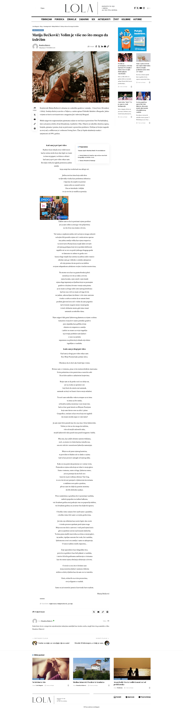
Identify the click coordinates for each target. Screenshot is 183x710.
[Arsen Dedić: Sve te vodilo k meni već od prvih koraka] (132, 669)
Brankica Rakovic (44, 45)
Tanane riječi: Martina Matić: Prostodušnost (91, 150)
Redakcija (119, 688)
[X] (137, 8)
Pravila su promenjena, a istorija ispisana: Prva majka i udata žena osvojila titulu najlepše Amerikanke (125, 69)
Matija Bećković (62, 604)
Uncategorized (38, 30)
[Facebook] (135, 8)
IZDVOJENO (36, 679)
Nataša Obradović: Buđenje (87, 160)
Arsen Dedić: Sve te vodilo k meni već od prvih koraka (130, 683)
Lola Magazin (39, 685)
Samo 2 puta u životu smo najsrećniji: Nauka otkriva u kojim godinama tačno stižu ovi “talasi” (143, 68)
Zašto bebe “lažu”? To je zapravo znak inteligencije (125, 104)
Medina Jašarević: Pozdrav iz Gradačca (88, 682)
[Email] (105, 46)
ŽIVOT (42, 679)
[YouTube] (140, 8)
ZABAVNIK (124, 679)
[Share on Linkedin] (102, 46)
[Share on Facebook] (96, 46)
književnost (53, 604)
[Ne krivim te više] (50, 669)
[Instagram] (143, 8)
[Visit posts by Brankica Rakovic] (35, 46)
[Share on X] (99, 46)
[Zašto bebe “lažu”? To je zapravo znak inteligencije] (125, 96)
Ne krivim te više (39, 682)
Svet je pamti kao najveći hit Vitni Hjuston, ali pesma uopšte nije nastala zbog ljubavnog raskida (142, 107)
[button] (34, 8)
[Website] (108, 621)
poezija (70, 604)
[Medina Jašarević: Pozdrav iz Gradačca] (91, 669)
